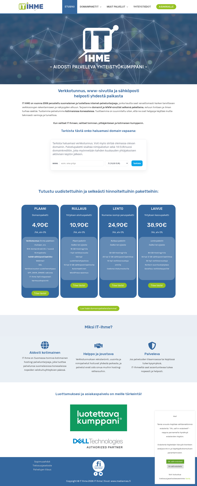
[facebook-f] (96, 474)
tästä (187, 478)
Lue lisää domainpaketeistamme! (98, 308)
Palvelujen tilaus (42, 469)
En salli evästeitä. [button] (175, 466)
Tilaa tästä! (40, 293)
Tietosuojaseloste (42, 465)
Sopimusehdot (42, 461)
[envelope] (101, 474)
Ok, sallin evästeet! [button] (175, 462)
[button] (166, 6)
